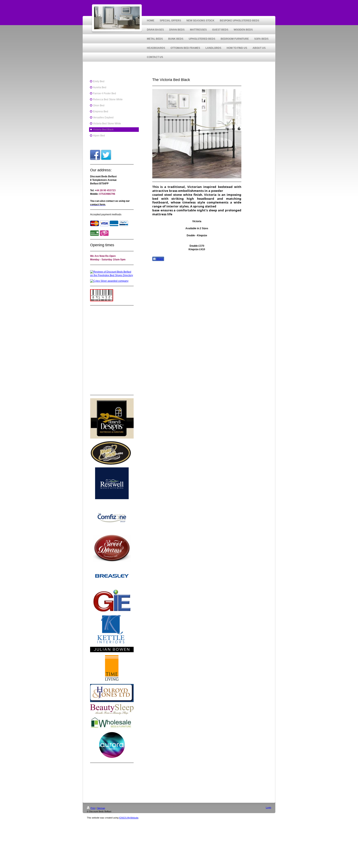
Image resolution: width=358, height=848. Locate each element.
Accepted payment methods (105, 214)
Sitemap (101, 808)
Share (159, 258)
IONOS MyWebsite (128, 817)
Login (268, 807)
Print (93, 808)
